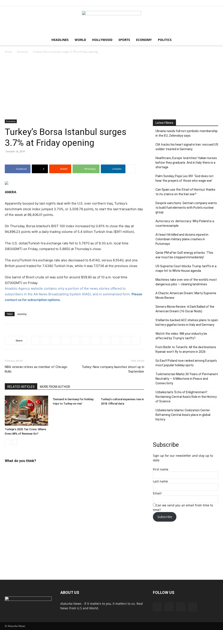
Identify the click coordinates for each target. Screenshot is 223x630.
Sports (124, 40)
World (80, 40)
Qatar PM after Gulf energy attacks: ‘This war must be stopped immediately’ (184, 255)
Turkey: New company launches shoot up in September (113, 369)
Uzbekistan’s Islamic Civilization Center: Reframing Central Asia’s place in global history (183, 414)
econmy (22, 314)
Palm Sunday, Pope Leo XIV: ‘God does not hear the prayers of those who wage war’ (184, 178)
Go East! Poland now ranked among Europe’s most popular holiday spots (186, 363)
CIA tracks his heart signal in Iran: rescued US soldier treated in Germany (186, 147)
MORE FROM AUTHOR (55, 386)
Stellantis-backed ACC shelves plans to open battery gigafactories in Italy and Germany (186, 322)
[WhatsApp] (65, 340)
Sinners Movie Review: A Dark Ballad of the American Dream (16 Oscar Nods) (184, 309)
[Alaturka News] (111, 20)
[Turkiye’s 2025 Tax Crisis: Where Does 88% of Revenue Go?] (26, 410)
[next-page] (14, 442)
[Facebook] (193, 3)
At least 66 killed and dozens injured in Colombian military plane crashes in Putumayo (181, 239)
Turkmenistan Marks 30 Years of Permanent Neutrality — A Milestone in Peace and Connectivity (186, 378)
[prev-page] (7, 442)
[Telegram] (85, 340)
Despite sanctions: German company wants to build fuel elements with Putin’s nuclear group (186, 207)
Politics (165, 40)
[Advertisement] (111, 86)
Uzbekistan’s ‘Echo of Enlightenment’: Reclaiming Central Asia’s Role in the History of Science (186, 396)
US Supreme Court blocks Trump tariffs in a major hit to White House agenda (185, 268)
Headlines (60, 40)
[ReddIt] (55, 340)
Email (157, 493)
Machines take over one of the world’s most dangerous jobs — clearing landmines (186, 282)
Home (8, 52)
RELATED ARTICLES (21, 386)
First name (160, 469)
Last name (160, 481)
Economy (144, 40)
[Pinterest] (207, 3)
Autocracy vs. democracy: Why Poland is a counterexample (184, 223)
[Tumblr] (115, 340)
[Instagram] (200, 3)
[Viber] (95, 340)
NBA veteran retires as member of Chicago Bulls (36, 369)
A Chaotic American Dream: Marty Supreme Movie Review (185, 295)
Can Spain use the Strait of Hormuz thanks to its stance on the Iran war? (185, 192)
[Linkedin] (75, 340)
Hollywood (102, 40)
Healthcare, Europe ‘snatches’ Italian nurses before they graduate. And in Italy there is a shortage (186, 162)
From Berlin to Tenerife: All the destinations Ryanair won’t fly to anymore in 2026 (185, 349)
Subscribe (164, 517)
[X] (215, 3)
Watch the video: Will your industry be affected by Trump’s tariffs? (181, 336)
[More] (131, 169)
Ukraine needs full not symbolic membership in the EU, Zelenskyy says (186, 133)
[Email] (125, 340)
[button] (213, 40)
